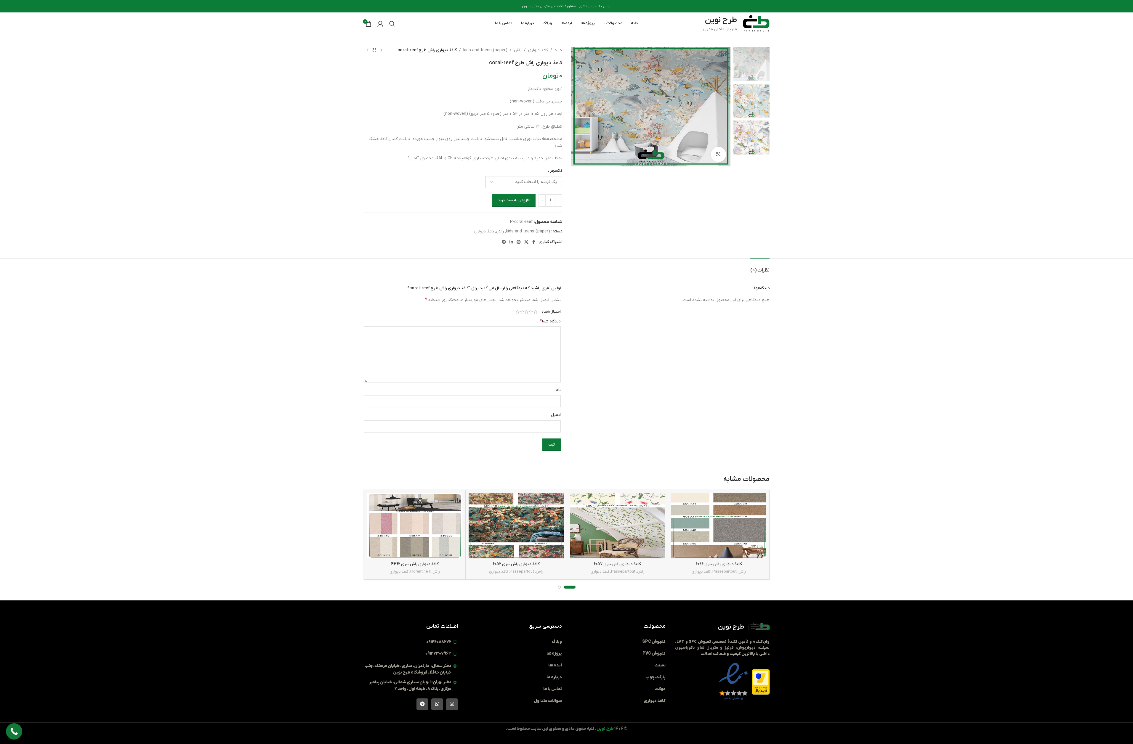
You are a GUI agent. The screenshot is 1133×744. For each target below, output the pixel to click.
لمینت (660, 665)
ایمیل (556, 415)
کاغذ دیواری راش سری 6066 (718, 564)
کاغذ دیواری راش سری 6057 (617, 564)
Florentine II (420, 571)
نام (558, 390)
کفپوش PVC (654, 653)
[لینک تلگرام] (504, 242)
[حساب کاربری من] (380, 24)
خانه (558, 50)
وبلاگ (557, 642)
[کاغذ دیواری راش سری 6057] (617, 526)
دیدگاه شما (550, 321)
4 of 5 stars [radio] (522, 312)
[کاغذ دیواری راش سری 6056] (516, 526)
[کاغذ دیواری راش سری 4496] (414, 526)
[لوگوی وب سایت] (756, 23)
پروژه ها (554, 653)
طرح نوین (731, 627)
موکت (660, 689)
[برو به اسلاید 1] (570, 587)
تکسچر (556, 170)
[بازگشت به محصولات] (374, 50)
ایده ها (555, 665)
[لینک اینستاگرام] (452, 704)
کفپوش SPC (654, 642)
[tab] (760, 267)
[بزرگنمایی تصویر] (718, 154)
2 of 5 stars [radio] (531, 312)
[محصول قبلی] (381, 50)
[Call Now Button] (14, 731)
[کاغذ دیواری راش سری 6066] (718, 526)
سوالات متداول (548, 701)
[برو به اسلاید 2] (559, 587)
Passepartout (724, 571)
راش (518, 50)
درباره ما (554, 677)
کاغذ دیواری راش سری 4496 (415, 564)
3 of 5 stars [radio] (526, 312)
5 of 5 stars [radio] (517, 312)
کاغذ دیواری (538, 50)
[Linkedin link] (511, 242)
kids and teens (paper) (485, 50)
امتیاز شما (552, 312)
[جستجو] (392, 24)
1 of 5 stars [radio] (535, 312)
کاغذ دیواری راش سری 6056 (516, 564)
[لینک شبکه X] (526, 242)
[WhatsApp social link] (437, 704)
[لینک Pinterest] (519, 242)
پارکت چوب (655, 677)
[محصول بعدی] (367, 50)
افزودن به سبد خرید (514, 200)
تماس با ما (552, 689)
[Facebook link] (533, 242)
